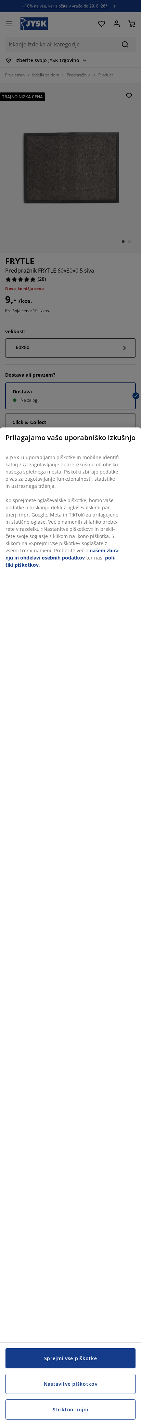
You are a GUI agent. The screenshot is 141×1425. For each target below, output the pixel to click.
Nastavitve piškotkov (71, 1384)
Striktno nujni (71, 1409)
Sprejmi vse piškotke (70, 1358)
